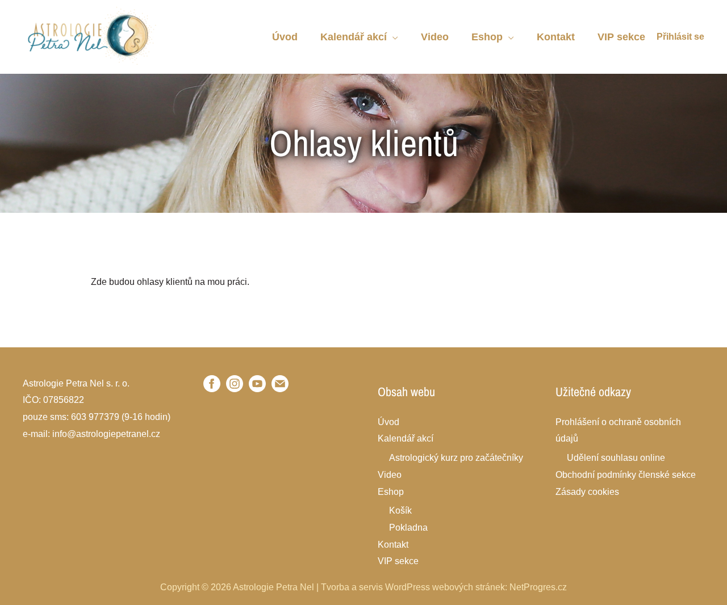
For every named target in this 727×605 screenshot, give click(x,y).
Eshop (391, 492)
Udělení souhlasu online (616, 458)
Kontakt (393, 544)
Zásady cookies (587, 492)
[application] (392, 37)
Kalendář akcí (405, 438)
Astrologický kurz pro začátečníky (456, 458)
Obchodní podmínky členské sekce (625, 475)
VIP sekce (398, 561)
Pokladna (408, 527)
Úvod (388, 422)
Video (390, 475)
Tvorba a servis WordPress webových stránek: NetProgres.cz (444, 587)
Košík (400, 510)
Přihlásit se (680, 36)
